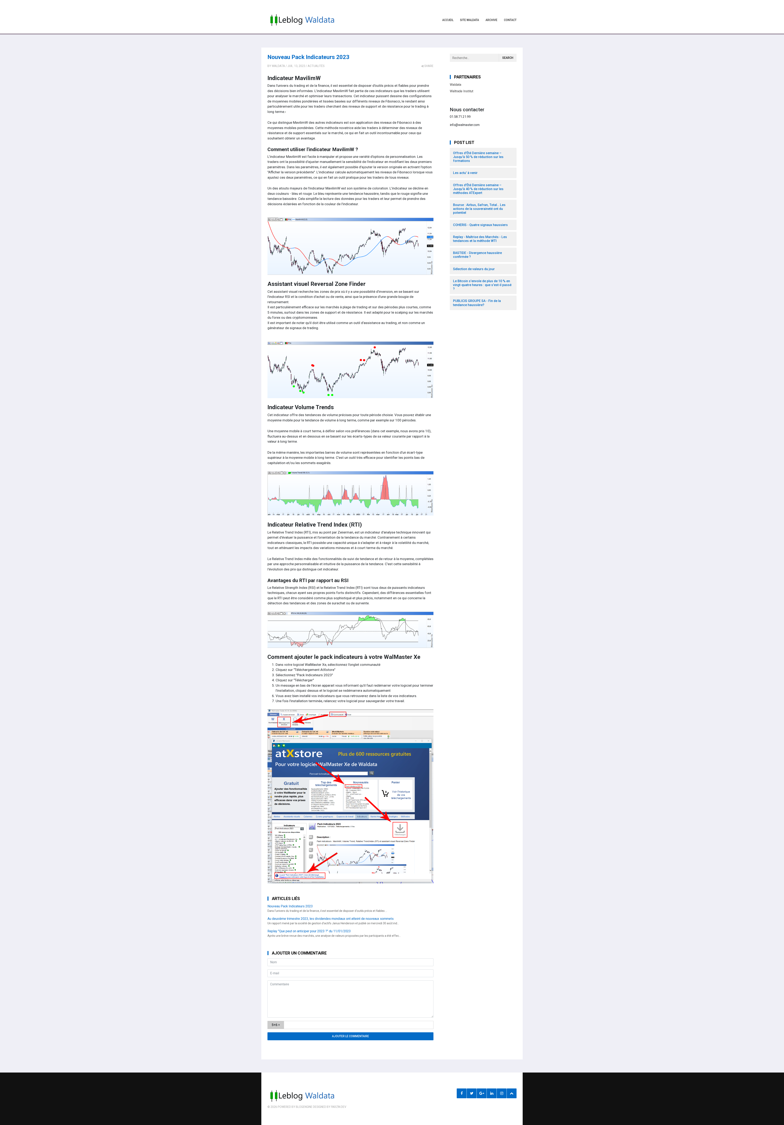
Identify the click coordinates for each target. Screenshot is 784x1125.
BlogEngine (304, 1106)
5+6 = (276, 1025)
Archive (491, 20)
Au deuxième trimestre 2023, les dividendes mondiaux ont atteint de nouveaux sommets (330, 919)
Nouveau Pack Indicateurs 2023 (308, 57)
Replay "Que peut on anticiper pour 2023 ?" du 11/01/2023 (309, 931)
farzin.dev (338, 1106)
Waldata (278, 66)
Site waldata (469, 20)
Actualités (316, 66)
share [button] (428, 66)
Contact (510, 20)
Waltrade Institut (461, 91)
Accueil (447, 20)
